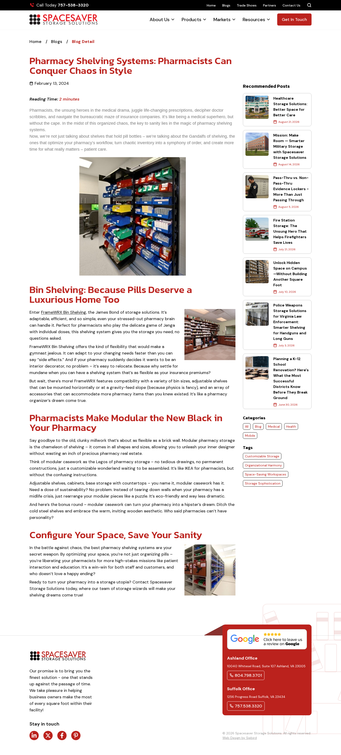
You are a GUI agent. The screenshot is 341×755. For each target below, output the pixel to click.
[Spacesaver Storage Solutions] (63, 19)
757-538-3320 (73, 5)
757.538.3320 (248, 706)
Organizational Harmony (263, 465)
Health (291, 426)
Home (211, 5)
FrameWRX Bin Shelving (63, 312)
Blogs (226, 5)
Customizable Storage (262, 456)
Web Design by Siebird (239, 738)
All (246, 426)
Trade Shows (247, 5)
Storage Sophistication (262, 483)
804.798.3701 (248, 675)
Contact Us (291, 5)
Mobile (250, 435)
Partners (269, 5)
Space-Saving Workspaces (265, 474)
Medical (274, 426)
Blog (258, 426)
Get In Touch (294, 19)
